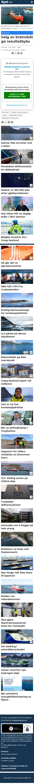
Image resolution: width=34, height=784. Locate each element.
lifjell (4, 115)
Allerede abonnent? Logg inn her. (17, 105)
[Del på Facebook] (12, 53)
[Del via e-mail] (21, 53)
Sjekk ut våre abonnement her (17, 95)
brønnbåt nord (15, 115)
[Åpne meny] (32, 2)
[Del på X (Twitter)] (15, 53)
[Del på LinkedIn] (18, 53)
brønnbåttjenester (10, 118)
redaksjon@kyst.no (19, 720)
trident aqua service (19, 112)
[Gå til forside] (14, 2)
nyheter (5, 112)
